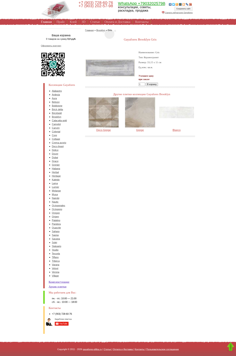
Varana (55, 264)
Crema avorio (59, 142)
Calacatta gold (59, 120)
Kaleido (56, 179)
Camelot (56, 124)
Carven (56, 127)
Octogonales (58, 205)
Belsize (56, 102)
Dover (55, 153)
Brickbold (57, 113)
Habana (56, 168)
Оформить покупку (51, 45)
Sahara (55, 231)
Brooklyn (56, 116)
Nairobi (55, 198)
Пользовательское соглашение (162, 349)
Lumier (55, 187)
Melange (56, 190)
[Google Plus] (190, 4)
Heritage (56, 176)
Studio (55, 249)
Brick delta (57, 109)
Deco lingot (58, 146)
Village (55, 275)
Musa (55, 194)
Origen (55, 216)
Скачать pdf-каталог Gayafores (179, 13)
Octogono (57, 209)
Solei (54, 242)
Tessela (56, 253)
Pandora (56, 224)
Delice (55, 150)
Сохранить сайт (183, 9)
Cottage (56, 139)
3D (83, 21)
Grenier (56, 164)
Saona (55, 235)
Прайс (61, 21)
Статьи (95, 21)
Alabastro (57, 91)
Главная (46, 21)
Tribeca (56, 261)
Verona (55, 272)
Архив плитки (57, 286)
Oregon (56, 213)
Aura (54, 98)
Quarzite (56, 227)
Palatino (56, 220)
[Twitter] (173, 4)
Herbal (55, 172)
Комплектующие (59, 282)
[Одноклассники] (177, 4)
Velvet (55, 268)
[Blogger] (183, 4)
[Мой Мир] (180, 4)
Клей (73, 21)
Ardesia (56, 94)
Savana (56, 238)
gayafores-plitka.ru (92, 349)
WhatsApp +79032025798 (141, 3)
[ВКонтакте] (170, 4)
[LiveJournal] (187, 4)
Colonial (56, 131)
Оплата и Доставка (117, 21)
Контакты (142, 21)
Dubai (55, 157)
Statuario (56, 246)
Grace (55, 161)
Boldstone (57, 105)
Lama (55, 183)
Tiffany (55, 257)
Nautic (55, 201)
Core (54, 135)
